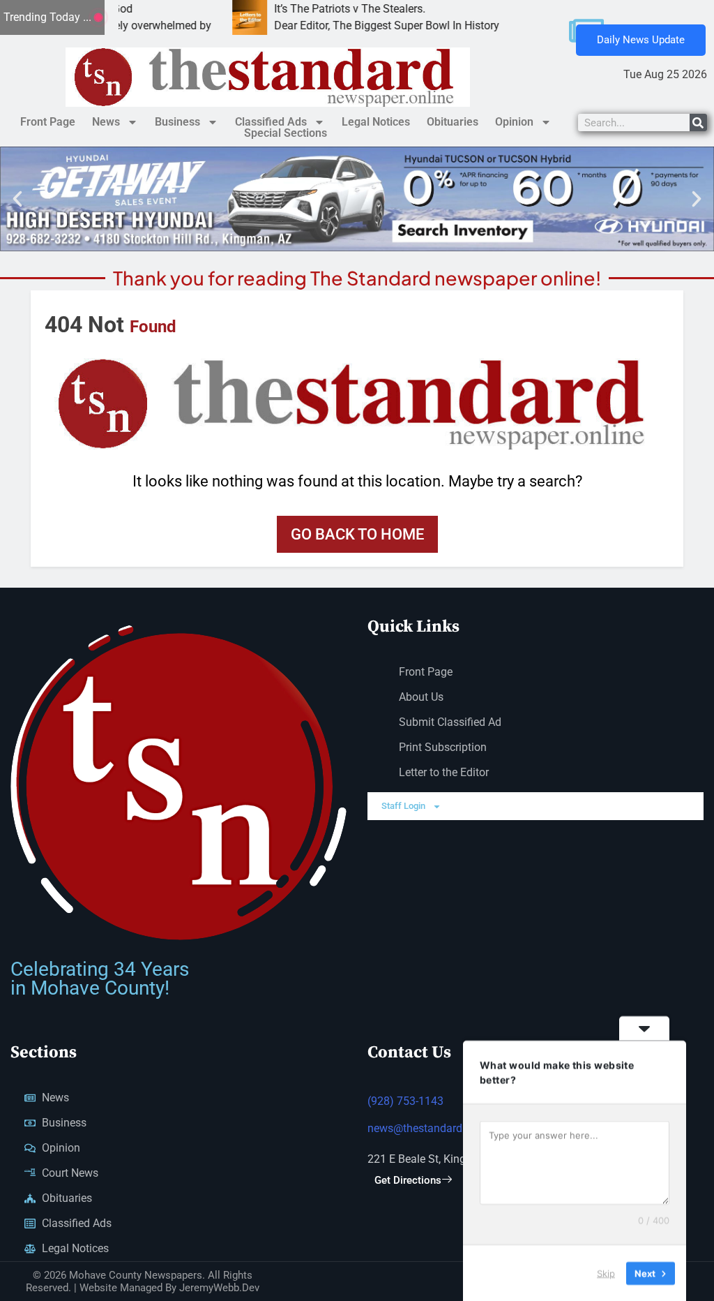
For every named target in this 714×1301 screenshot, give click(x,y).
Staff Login (403, 806)
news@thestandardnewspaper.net (450, 1128)
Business (177, 121)
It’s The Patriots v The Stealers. (312, 8)
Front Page (47, 121)
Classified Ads (271, 121)
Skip (606, 1272)
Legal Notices (376, 121)
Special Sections (285, 134)
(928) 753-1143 (405, 1101)
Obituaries (452, 121)
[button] (17, 198)
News (106, 121)
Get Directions (407, 1180)
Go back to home (357, 534)
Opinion (514, 121)
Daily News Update (641, 40)
